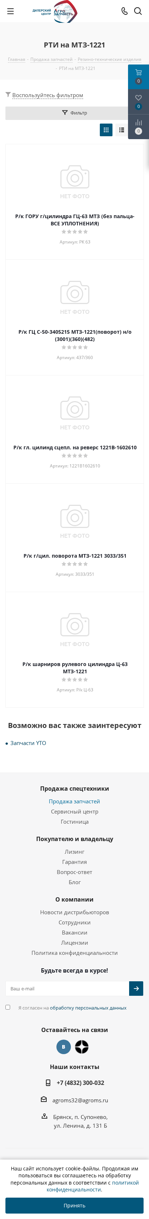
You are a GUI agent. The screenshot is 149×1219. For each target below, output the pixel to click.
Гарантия (74, 861)
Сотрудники (75, 922)
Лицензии (74, 942)
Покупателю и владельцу (74, 839)
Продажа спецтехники (74, 788)
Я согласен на (72, 1007)
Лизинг (74, 851)
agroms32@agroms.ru (80, 1100)
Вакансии (75, 932)
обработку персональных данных (88, 1007)
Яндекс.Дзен (81, 1047)
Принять (74, 1205)
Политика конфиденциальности (74, 952)
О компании (74, 899)
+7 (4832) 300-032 (80, 1083)
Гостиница (75, 821)
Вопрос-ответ (74, 871)
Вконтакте (63, 1047)
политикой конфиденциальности (93, 1186)
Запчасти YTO (28, 742)
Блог (75, 882)
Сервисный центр (74, 811)
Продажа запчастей (74, 801)
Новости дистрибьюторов (74, 912)
